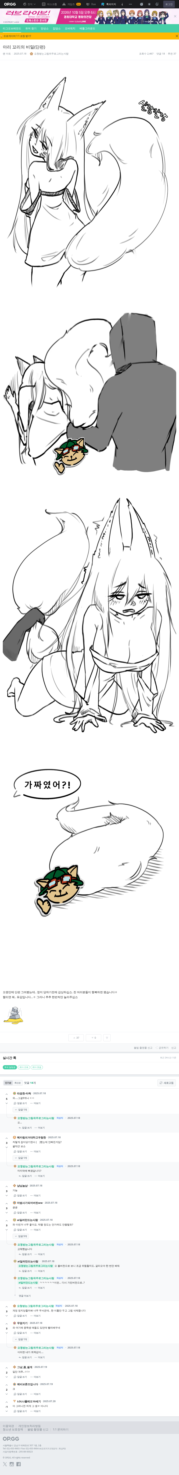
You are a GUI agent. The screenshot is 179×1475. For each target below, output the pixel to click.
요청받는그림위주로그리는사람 (35, 1118)
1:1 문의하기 (61, 1429)
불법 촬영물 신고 (37, 1429)
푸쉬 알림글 (9, 1067)
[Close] (175, 16)
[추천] (7, 1094)
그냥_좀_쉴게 (24, 1367)
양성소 (45, 28)
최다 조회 (23, 1067)
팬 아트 (7, 53)
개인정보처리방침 (29, 1426)
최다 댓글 (36, 1067)
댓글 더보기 (25, 1295)
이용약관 (8, 1426)
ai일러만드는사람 (27, 1220)
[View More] (130, 4)
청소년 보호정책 (13, 1429)
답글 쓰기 (22, 1103)
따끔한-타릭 (24, 1093)
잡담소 (57, 28)
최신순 (18, 1082)
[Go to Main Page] (10, 4)
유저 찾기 (31, 28)
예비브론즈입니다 (27, 1384)
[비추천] (7, 1103)
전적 (30, 4)
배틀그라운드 (87, 28)
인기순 (8, 1082)
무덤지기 (22, 1323)
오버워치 (70, 28)
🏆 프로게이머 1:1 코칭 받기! (15, 36)
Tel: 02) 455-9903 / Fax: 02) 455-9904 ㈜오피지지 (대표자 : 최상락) (34, 1448)
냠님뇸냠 (22, 1185)
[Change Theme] (149, 4)
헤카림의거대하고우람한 (31, 1137)
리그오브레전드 (12, 28)
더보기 (37, 1103)
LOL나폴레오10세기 (29, 1401)
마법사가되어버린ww (30, 1202)
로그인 (169, 4)
